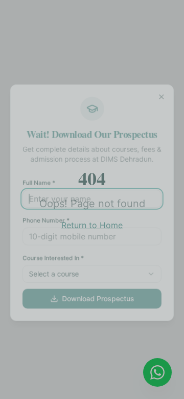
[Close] (163, 91)
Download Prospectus (98, 298)
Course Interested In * (52, 256)
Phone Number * (44, 218)
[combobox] (92, 273)
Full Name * (37, 179)
